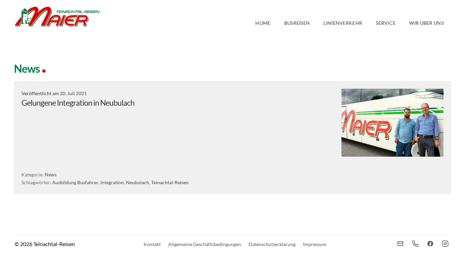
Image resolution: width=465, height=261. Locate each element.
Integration (112, 182)
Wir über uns (426, 23)
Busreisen (297, 23)
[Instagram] (445, 244)
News (51, 174)
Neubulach (137, 182)
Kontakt (152, 244)
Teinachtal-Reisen (170, 182)
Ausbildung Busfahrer (75, 182)
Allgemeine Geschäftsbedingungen (204, 244)
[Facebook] (430, 244)
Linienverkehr (342, 23)
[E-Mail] (400, 244)
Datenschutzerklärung (271, 244)
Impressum (314, 244)
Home (262, 23)
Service (386, 23)
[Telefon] (415, 244)
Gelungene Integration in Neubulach (77, 102)
